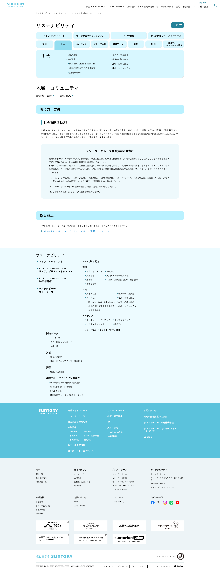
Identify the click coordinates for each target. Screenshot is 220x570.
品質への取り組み (120, 63)
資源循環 (90, 275)
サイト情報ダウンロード (61, 342)
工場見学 (77, 478)
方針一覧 (54, 346)
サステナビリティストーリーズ (163, 487)
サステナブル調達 (120, 54)
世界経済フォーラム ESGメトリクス (66, 395)
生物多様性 (91, 283)
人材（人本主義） (116, 432)
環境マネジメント (94, 271)
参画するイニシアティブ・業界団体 (66, 361)
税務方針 (118, 324)
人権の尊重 (72, 54)
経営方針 (87, 431)
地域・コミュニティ (121, 68)
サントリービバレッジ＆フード (48, 13)
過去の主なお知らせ (77, 421)
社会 (63, 44)
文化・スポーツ (120, 469)
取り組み (65, 96)
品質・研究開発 (114, 416)
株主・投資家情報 (76, 445)
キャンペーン (79, 474)
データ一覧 (55, 337)
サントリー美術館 (120, 478)
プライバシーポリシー (138, 566)
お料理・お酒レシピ (82, 482)
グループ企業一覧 (91, 435)
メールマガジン (119, 502)
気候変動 (110, 271)
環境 (45, 44)
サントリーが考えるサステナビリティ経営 (167, 479)
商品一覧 (39, 474)
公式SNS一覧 (157, 497)
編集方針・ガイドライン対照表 (173, 44)
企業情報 (72, 427)
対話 (136, 44)
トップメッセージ (158, 474)
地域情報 (77, 486)
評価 (153, 44)
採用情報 (113, 436)
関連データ (118, 44)
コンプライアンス (122, 319)
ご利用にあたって (122, 566)
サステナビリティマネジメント (91, 35)
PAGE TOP (215, 562)
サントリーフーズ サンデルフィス (160, 429)
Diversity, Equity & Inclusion (82, 63)
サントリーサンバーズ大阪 (123, 482)
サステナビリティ (70, 13)
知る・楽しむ (80, 469)
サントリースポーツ (121, 489)
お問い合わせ (150, 410)
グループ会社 (99, 44)
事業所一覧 (74, 440)
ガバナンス (81, 44)
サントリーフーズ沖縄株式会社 (159, 422)
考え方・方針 (44, 96)
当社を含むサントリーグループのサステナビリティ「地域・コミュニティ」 (77, 231)
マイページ (118, 497)
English (202, 3)
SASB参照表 (56, 390)
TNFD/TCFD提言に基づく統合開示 (122, 279)
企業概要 (73, 431)
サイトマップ (108, 566)
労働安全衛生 (75, 72)
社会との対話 (56, 357)
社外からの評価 (57, 371)
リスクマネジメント (95, 324)
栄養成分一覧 (41, 482)
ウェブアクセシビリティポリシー (160, 566)
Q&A (76, 502)
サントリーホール (120, 474)
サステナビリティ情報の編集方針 (65, 382)
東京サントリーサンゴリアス (124, 486)
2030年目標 (128, 35)
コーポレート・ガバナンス (98, 319)
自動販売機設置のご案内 (155, 416)
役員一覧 (87, 440)
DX (109, 421)
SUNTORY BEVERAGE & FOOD (16, 5)
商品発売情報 (41, 478)
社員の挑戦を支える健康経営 (82, 68)
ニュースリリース (76, 416)
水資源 (89, 279)
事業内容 (73, 435)
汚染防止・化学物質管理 (117, 275)
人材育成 (71, 59)
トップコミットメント (54, 35)
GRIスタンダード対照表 (61, 386)
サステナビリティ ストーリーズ (166, 35)
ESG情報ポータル (158, 483)
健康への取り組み (120, 59)
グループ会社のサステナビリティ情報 (102, 330)
